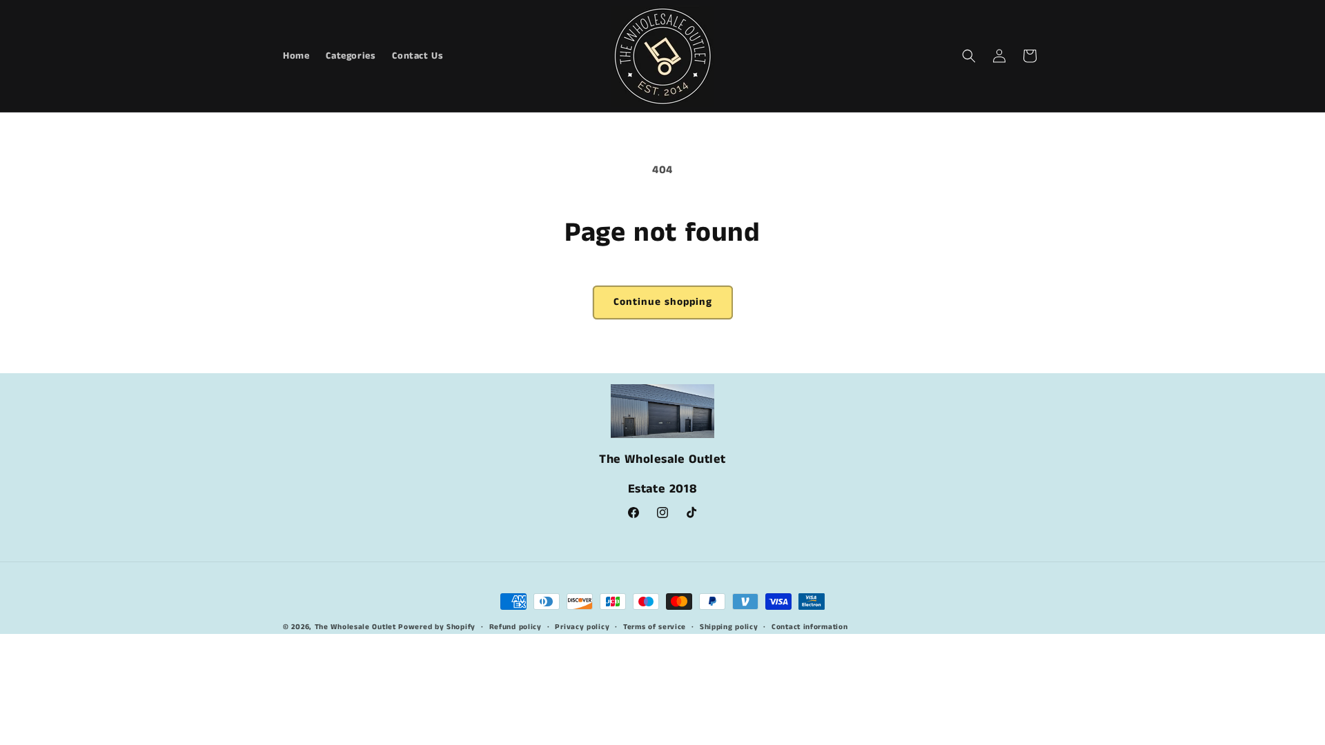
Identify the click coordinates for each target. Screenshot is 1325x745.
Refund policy (515, 627)
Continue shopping (663, 302)
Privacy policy (582, 627)
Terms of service (654, 627)
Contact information (809, 627)
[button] (969, 56)
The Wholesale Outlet (355, 627)
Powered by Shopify (436, 627)
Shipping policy (729, 627)
